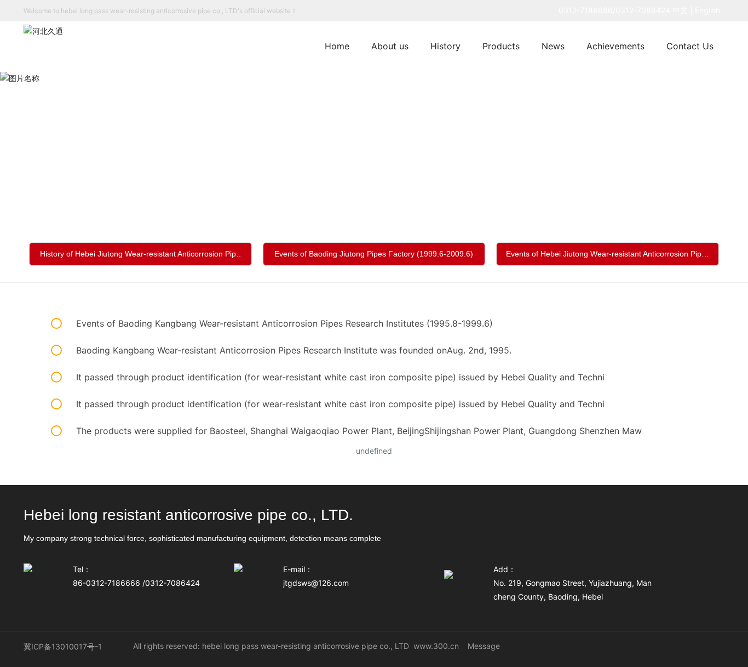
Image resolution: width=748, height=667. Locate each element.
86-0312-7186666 (106, 583)
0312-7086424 (642, 10)
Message (484, 646)
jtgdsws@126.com (316, 583)
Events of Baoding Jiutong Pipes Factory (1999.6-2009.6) (373, 253)
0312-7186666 (586, 10)
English (709, 10)
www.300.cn (436, 646)
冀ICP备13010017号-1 (63, 646)
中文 (680, 10)
